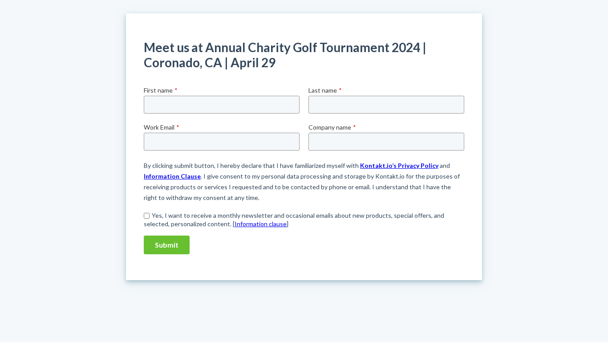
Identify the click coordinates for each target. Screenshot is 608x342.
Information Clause (172, 176)
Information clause (261, 224)
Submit (166, 244)
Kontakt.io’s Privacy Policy (399, 165)
